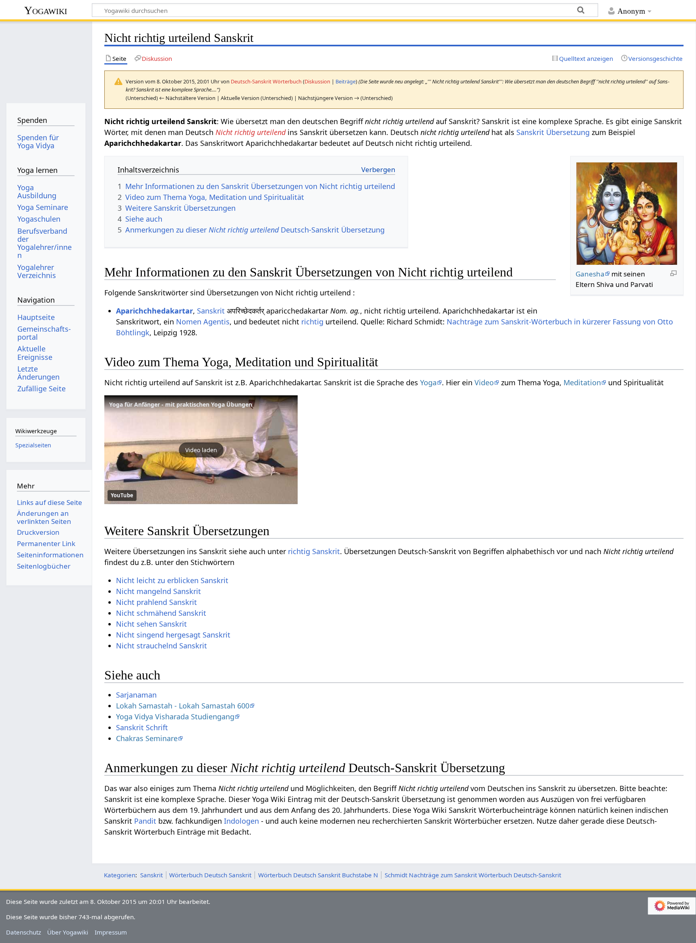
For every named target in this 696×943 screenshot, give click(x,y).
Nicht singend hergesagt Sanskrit (173, 635)
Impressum (111, 932)
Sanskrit (211, 311)
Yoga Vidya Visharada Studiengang (175, 716)
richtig (312, 321)
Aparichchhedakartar (154, 311)
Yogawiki (45, 10)
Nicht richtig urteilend (250, 132)
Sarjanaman (136, 695)
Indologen (241, 821)
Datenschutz (23, 932)
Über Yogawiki (67, 932)
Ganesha (590, 273)
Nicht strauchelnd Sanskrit (161, 645)
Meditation (582, 382)
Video (484, 382)
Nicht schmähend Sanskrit (161, 613)
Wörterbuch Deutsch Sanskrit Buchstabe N (318, 875)
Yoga (428, 382)
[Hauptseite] (45, 59)
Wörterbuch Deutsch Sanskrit (210, 875)
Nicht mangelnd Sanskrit (158, 591)
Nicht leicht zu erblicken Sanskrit (172, 580)
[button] (201, 449)
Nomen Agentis (203, 321)
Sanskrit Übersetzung (553, 132)
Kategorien (119, 875)
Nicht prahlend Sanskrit (156, 602)
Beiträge (346, 81)
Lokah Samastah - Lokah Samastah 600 (182, 705)
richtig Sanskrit (314, 551)
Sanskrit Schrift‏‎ (142, 727)
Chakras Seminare (147, 738)
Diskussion (317, 81)
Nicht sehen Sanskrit (151, 624)
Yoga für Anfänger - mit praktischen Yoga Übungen (180, 404)
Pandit (145, 821)
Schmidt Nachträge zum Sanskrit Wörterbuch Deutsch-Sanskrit (473, 875)
